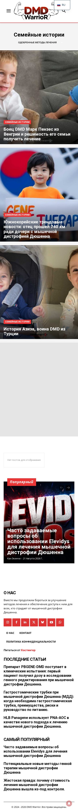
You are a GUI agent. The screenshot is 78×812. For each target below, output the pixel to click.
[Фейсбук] (16, 622)
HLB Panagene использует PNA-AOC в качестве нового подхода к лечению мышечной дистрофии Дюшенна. (36, 722)
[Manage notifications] (69, 803)
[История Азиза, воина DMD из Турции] (39, 292)
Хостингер (28, 650)
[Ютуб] (51, 622)
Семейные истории (17, 122)
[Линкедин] (25, 622)
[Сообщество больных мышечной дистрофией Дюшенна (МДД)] (36, 11)
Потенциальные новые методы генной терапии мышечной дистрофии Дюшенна (37, 768)
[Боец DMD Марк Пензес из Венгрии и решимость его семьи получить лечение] (39, 97)
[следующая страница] (68, 488)
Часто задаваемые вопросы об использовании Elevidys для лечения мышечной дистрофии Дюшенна (39, 541)
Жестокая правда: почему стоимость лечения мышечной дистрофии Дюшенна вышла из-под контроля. (37, 784)
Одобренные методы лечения (37, 42)
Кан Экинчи (13, 558)
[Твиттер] (34, 622)
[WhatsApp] (60, 622)
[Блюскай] (43, 622)
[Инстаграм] (8, 622)
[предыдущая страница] (61, 488)
